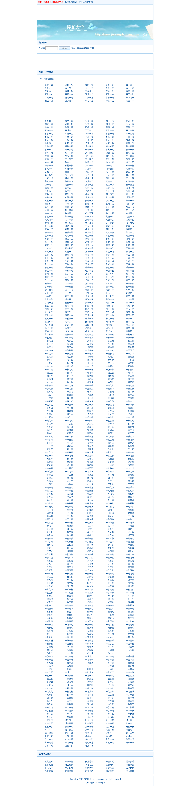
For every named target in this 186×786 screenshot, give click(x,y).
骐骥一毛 (49, 255)
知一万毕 (130, 733)
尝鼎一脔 (49, 146)
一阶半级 (110, 465)
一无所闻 (89, 631)
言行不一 (130, 331)
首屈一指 (89, 296)
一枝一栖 (89, 695)
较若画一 (69, 213)
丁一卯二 (69, 159)
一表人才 (130, 354)
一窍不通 (49, 554)
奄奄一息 (89, 334)
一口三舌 (110, 481)
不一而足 (130, 134)
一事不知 (89, 589)
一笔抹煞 (110, 350)
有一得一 (49, 730)
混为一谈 (110, 204)
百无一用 (89, 98)
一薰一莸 (49, 660)
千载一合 (69, 267)
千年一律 (49, 264)
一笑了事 (89, 644)
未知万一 (49, 322)
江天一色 (130, 210)
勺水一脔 (130, 290)
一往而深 (110, 615)
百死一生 (69, 94)
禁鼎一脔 (69, 216)
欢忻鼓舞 (130, 765)
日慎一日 (110, 280)
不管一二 (130, 127)
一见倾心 (89, 459)
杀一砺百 (89, 287)
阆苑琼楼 (89, 761)
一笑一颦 (69, 647)
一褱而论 (130, 443)
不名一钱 (130, 130)
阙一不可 (130, 274)
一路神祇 (130, 503)
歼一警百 (69, 210)
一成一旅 (49, 382)
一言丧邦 (130, 663)
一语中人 (110, 682)
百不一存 (89, 88)
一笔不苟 (89, 347)
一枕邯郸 (89, 688)
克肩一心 (110, 226)
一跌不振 (130, 405)
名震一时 (89, 242)
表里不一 (130, 101)
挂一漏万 (130, 185)
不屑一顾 (110, 134)
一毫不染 (110, 433)
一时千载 (110, 583)
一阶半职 (130, 465)
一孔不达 (49, 481)
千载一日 (110, 267)
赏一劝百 (130, 287)
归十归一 (69, 188)
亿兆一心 (130, 723)
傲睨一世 (89, 85)
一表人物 (69, 357)
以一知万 (110, 723)
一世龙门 (130, 586)
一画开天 (110, 443)
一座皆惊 (49, 720)
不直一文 (110, 137)
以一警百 (89, 723)
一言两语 (69, 663)
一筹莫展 (89, 382)
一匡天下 (130, 484)
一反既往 (130, 411)
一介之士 (69, 472)
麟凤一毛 (89, 232)
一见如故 (110, 459)
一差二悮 (89, 366)
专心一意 (69, 743)
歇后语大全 (58, 2)
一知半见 (130, 695)
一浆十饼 (69, 465)
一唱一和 (130, 373)
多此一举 (49, 169)
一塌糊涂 (110, 605)
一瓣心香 (69, 344)
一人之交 (110, 561)
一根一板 (130, 424)
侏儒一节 (130, 739)
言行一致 (69, 334)
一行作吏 (110, 656)
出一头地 (69, 150)
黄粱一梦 (69, 201)
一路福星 (69, 503)
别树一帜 (69, 124)
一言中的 (110, 666)
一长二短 (49, 370)
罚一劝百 (110, 169)
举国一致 (49, 223)
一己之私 (130, 449)
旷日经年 (69, 771)
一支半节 (49, 695)
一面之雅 (69, 519)
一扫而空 (69, 574)
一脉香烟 (49, 513)
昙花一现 (49, 303)
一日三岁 (89, 567)
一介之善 (49, 472)
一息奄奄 (49, 637)
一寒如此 (49, 433)
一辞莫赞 (49, 389)
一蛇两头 (110, 574)
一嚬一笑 (89, 545)
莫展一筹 (130, 242)
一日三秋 (49, 567)
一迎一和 (89, 676)
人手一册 (89, 277)
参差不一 (49, 143)
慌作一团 (110, 197)
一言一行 (89, 666)
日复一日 (69, 280)
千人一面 (89, 264)
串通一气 (110, 150)
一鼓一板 (110, 427)
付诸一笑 (69, 178)
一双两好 (89, 596)
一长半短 (130, 366)
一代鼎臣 (49, 395)
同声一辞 (69, 309)
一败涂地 (69, 338)
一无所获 (110, 628)
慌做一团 (130, 197)
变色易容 (49, 768)
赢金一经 (69, 727)
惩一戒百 (110, 146)
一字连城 (69, 711)
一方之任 (110, 414)
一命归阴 (110, 523)
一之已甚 (130, 692)
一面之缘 (89, 519)
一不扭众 (130, 360)
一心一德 (69, 653)
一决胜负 (49, 478)
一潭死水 (69, 609)
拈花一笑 (130, 245)
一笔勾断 (110, 347)
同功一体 (130, 306)
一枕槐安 (110, 688)
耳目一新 (69, 169)
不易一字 (49, 137)
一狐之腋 (130, 440)
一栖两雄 (89, 548)
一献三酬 (49, 640)
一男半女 (49, 532)
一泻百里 (130, 647)
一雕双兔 (110, 405)
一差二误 (69, 366)
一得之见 (89, 401)
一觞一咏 (89, 574)
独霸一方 (89, 162)
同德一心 (110, 306)
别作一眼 (110, 124)
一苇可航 (69, 621)
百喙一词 (69, 91)
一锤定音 (130, 385)
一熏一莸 (130, 656)
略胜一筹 (130, 236)
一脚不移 (89, 465)
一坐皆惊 (69, 717)
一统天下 (69, 612)
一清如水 (69, 558)
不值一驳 (130, 137)
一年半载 (69, 532)
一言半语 (110, 660)
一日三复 (110, 564)
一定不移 (69, 408)
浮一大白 (69, 175)
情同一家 (49, 274)
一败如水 (49, 338)
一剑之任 (69, 462)
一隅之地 (69, 679)
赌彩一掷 (130, 165)
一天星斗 (110, 609)
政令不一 (110, 733)
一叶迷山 (69, 669)
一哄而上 (130, 436)
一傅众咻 (89, 421)
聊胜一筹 (69, 232)
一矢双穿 (110, 586)
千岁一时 (110, 264)
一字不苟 (89, 707)
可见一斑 (89, 226)
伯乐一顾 (69, 127)
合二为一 (69, 191)
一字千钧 (110, 711)
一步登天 (49, 363)
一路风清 (49, 503)
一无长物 (89, 625)
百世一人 (49, 94)
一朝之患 (110, 376)
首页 (40, 2)
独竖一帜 (89, 165)
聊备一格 (49, 232)
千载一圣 (130, 267)
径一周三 (89, 216)
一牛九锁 (69, 535)
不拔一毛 (89, 127)
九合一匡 (130, 216)
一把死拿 (130, 334)
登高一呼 (49, 159)
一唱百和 (89, 373)
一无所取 (69, 631)
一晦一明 (69, 449)
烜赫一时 (49, 331)
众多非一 (130, 736)
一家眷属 (69, 452)
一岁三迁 (69, 602)
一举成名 (89, 472)
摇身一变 (110, 334)
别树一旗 (49, 124)
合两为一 (89, 191)
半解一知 (110, 98)
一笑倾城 (49, 647)
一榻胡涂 (49, 609)
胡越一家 (89, 194)
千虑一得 (110, 261)
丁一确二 (89, 159)
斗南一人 (69, 162)
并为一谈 (49, 127)
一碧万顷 (130, 350)
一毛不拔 (69, 513)
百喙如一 (49, 91)
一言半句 (89, 660)
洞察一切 (130, 159)
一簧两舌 (69, 446)
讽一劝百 (49, 175)
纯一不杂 (69, 153)
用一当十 (89, 727)
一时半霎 (49, 583)
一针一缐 (69, 688)
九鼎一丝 (110, 216)
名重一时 (110, 242)
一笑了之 (110, 644)
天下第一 (110, 303)
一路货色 (89, 503)
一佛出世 (110, 417)
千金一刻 (69, 258)
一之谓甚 (110, 692)
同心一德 (89, 309)
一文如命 (130, 621)
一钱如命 (130, 551)
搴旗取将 (69, 761)
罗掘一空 (89, 239)
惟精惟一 (69, 319)
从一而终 (89, 153)
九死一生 (130, 220)
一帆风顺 (69, 411)
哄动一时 (69, 194)
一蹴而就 (130, 389)
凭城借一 (89, 252)
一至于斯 (89, 701)
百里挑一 (89, 91)
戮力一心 (130, 232)
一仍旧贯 (130, 561)
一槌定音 (110, 385)
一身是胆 (110, 577)
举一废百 (89, 223)
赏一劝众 (49, 290)
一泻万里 (69, 650)
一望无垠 (49, 621)
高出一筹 (110, 178)
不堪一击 (69, 130)
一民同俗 (110, 519)
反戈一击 (49, 172)
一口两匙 (89, 481)
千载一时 (49, 271)
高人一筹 (130, 178)
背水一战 (110, 101)
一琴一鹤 (110, 554)
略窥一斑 (110, 236)
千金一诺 (110, 258)
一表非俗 (110, 354)
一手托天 (89, 593)
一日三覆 (130, 564)
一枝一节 (69, 695)
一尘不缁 (89, 379)
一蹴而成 (89, 389)
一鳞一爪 (69, 500)
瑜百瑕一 (130, 730)
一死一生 (130, 599)
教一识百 (89, 213)
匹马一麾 (130, 248)
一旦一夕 (89, 398)
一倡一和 (69, 373)
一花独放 (89, 443)
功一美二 (49, 185)
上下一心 (69, 290)
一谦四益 (69, 551)
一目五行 (110, 529)
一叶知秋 (110, 669)
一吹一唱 (89, 385)
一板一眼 (49, 344)
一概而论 (130, 421)
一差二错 (49, 366)
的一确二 (130, 156)
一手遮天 (49, 596)
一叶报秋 (49, 669)
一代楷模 (89, 395)
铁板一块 (49, 306)
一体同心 (89, 609)
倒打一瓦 (110, 156)
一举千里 (49, 475)
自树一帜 (69, 746)
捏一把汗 (69, 248)
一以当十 (69, 672)
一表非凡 (89, 354)
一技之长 (49, 452)
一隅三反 (49, 679)
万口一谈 (130, 312)
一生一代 (69, 580)
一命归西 (89, 523)
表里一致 (69, 121)
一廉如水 (130, 494)
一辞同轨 (69, 389)
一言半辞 (69, 660)
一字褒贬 (69, 707)
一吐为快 (89, 612)
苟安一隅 (69, 185)
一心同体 (130, 650)
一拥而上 (130, 676)
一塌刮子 (69, 605)
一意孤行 (110, 672)
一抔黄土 (49, 548)
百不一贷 (110, 88)
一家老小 (89, 452)
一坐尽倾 (110, 717)
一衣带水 (130, 669)
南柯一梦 (110, 245)
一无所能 (130, 628)
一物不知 (69, 634)
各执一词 (89, 181)
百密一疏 (130, 91)
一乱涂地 (69, 507)
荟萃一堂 (110, 201)
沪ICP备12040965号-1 (95, 783)
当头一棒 (69, 156)
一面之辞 (89, 516)
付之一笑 (130, 175)
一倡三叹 (49, 373)
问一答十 (110, 322)
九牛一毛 (89, 220)
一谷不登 (49, 427)
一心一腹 (89, 653)
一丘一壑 (110, 558)
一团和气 (110, 612)
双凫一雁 (130, 296)
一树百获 (69, 596)
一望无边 (110, 618)
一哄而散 (110, 436)
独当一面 (130, 162)
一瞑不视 (69, 523)
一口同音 (49, 484)
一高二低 (89, 424)
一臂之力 (49, 354)
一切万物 (69, 554)
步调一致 (130, 140)
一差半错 (130, 363)
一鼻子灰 (69, 347)
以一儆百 (69, 723)
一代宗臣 (49, 398)
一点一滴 (89, 405)
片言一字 (69, 252)
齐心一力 (130, 252)
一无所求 (49, 631)
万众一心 (110, 315)
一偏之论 (49, 545)
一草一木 (110, 363)
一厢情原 (130, 640)
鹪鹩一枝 (49, 213)
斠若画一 (130, 213)
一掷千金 (49, 704)
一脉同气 (69, 510)
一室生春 (49, 593)
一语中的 (89, 682)
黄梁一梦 (49, 201)
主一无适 (49, 743)
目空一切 (69, 245)
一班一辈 (110, 338)
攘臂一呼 (49, 277)
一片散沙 (89, 542)
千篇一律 (69, 264)
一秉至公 (49, 360)
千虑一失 (130, 261)
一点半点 (49, 405)
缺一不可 (110, 274)
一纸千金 (49, 701)
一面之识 (49, 519)
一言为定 (49, 666)
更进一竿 (110, 181)
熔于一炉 (130, 280)
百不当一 (130, 85)
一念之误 (130, 532)
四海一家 (89, 299)
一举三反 (69, 475)
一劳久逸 (49, 494)
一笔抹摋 (69, 350)
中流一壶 (49, 736)
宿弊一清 (110, 299)
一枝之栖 (110, 695)
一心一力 (130, 653)
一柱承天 (110, 704)
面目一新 (49, 242)
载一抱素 (49, 733)
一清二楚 (49, 558)
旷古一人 (130, 226)
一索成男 (130, 602)
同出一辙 (89, 306)
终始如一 (89, 736)
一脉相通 (130, 510)
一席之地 (69, 637)
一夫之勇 (49, 421)
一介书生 (110, 468)
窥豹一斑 (49, 229)
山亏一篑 (110, 287)
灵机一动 (110, 232)
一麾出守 (49, 449)
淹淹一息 (69, 331)
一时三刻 (130, 583)
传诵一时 (89, 150)
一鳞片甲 (130, 497)
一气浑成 (49, 551)
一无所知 (130, 631)
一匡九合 (110, 484)
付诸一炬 (49, 178)
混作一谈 (130, 204)
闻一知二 (69, 322)
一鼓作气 (130, 427)
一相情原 (89, 640)
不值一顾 (49, 140)
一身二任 (49, 577)
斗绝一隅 (49, 162)
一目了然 (49, 529)
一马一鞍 (49, 510)
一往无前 (49, 618)
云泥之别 (130, 768)
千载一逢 (49, 267)
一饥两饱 (89, 449)
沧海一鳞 (89, 143)
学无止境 (69, 768)
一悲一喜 (110, 344)
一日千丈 (89, 564)
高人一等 (49, 181)
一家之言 (130, 456)
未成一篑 (89, 319)
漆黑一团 (110, 252)
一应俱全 (69, 676)
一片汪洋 (110, 542)
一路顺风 (49, 507)
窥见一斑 (69, 229)
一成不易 (130, 379)
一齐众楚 (110, 548)
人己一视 (69, 277)
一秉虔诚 (130, 357)
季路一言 (89, 207)
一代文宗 (130, 395)
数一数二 (110, 296)
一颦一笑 (110, 545)
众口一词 (69, 739)
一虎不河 (69, 443)
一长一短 (89, 370)
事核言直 (89, 765)
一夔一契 (49, 487)
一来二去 (49, 491)
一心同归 (110, 650)
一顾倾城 (69, 430)
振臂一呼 (89, 733)
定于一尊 (110, 159)
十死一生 (110, 293)
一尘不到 (49, 379)
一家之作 (49, 459)
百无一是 (69, 98)
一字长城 (130, 707)
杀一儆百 (130, 283)
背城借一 (69, 101)
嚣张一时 (49, 328)
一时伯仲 (89, 583)
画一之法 (130, 194)
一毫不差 (69, 433)
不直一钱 (89, 137)
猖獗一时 (130, 143)
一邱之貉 (49, 561)
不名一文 (49, 134)
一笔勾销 (49, 350)
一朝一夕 (69, 376)
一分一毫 (89, 417)
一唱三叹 (110, 373)
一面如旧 (49, 516)
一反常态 (110, 411)
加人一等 (130, 207)
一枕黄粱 (49, 692)
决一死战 (49, 226)
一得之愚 (110, 401)
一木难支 (130, 526)
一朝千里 (49, 376)
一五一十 (49, 634)
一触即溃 (130, 382)
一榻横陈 (130, 605)
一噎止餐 (130, 666)
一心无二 (49, 653)
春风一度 (130, 150)
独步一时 (110, 162)
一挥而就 (110, 446)
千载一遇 (69, 271)
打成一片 (130, 153)
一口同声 (130, 481)
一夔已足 (69, 487)
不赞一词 (69, 137)
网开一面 (130, 315)
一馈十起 (89, 487)
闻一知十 (89, 322)
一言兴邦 (69, 666)
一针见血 (130, 685)
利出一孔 (110, 229)
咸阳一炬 (89, 325)
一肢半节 (89, 698)
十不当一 (69, 293)
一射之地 (130, 574)
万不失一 (69, 312)
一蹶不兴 (69, 478)
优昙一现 (110, 727)
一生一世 (89, 580)
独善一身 (49, 165)
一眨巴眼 (89, 685)
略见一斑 (89, 236)
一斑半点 (89, 341)
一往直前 (69, 618)
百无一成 (89, 94)
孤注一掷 (110, 185)
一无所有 (110, 631)
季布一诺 (69, 207)
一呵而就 (49, 436)
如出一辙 (89, 283)
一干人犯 (69, 424)
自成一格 (110, 743)
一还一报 (49, 446)
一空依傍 (130, 478)
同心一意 (130, 309)
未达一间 (110, 319)
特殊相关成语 (71, 2)
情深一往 (130, 271)
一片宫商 (49, 542)
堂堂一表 (69, 303)
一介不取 (89, 468)
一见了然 (69, 459)
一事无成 (110, 589)
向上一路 (130, 325)
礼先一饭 (89, 229)
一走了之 (49, 717)
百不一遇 (130, 88)
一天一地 (130, 609)
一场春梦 (110, 370)
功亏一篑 (130, 181)
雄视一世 (110, 328)
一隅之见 (89, 679)
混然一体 (89, 204)
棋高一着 (69, 255)
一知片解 (69, 698)
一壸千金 (130, 487)
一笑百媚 (69, 644)
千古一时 (110, 255)
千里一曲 (89, 261)
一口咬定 (69, 484)
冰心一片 (130, 124)
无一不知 (49, 325)
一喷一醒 (89, 538)
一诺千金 (110, 535)
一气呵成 (130, 548)
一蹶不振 (89, 478)
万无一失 (89, 315)
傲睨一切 (69, 85)
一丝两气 (89, 599)
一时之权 (49, 586)
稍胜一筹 (89, 290)
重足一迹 (110, 739)
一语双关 (69, 682)
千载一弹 (130, 264)
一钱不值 (110, 551)
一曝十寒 (69, 548)
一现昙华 (89, 637)
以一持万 (110, 720)
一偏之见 (130, 542)
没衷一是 (130, 239)
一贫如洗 (69, 545)
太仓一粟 (130, 299)
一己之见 (110, 449)
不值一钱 (69, 140)
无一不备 (130, 322)
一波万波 (110, 360)
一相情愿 (110, 640)
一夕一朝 (110, 634)
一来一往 (69, 491)
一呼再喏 (89, 440)
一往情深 (130, 615)
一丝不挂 (49, 599)
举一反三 (69, 223)
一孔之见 (69, 481)
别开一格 (130, 121)
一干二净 (49, 424)
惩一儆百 (130, 146)
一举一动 (110, 475)
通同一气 (69, 306)
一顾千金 (49, 430)
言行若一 (49, 334)
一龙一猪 (110, 500)
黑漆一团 (110, 191)
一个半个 (110, 424)
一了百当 (49, 497)
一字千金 (89, 711)
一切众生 (89, 554)
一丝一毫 (110, 599)
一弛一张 (69, 382)
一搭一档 (130, 392)
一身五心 (130, 577)
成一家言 (89, 146)
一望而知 (89, 618)
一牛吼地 (49, 535)
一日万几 (49, 570)
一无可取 (110, 625)
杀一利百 (69, 287)
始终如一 (130, 293)
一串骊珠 (49, 385)
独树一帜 (69, 165)
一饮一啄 (49, 676)
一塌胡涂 (89, 605)
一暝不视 (49, 523)
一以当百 (49, 672)
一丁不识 (49, 408)
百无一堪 (110, 94)
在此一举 (69, 733)
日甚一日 (89, 280)
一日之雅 (110, 570)
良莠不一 (130, 229)
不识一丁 (89, 134)
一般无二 (69, 341)
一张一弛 (110, 685)
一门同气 (89, 513)
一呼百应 (69, 440)
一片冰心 (110, 538)
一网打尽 (69, 615)
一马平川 (130, 507)
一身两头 (69, 577)
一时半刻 (130, 580)
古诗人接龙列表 (86, 2)
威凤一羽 (49, 319)
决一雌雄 (110, 223)
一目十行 (69, 529)
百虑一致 (110, 91)
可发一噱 (69, 226)
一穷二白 (89, 558)
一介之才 (130, 468)
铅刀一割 (89, 271)
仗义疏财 (49, 761)
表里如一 (49, 121)
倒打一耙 (89, 156)
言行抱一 (110, 331)
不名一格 (110, 130)
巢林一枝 (69, 146)
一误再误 (89, 634)
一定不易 (89, 408)
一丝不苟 (130, 596)
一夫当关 (130, 417)
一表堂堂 (89, 357)
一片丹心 (130, 538)
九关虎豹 (49, 771)
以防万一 (69, 720)
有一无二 (69, 730)
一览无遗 (89, 491)
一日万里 (69, 570)
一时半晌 (69, 583)
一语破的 (49, 682)
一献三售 (69, 640)
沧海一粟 (110, 143)
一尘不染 (69, 379)
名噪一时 (69, 242)
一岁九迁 (49, 602)
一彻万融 (130, 376)
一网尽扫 (89, 615)
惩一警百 (49, 150)
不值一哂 (89, 140)
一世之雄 (49, 589)
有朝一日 (130, 727)
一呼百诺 (49, 440)
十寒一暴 (89, 293)
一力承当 (110, 494)
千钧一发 (69, 261)
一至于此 (69, 701)
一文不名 (89, 621)
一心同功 (89, 650)
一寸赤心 (69, 392)
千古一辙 (130, 255)
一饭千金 (69, 414)
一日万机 (130, 567)
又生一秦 (110, 730)
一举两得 (110, 472)
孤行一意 (89, 185)
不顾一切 (110, 127)
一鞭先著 (69, 354)
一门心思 (110, 513)
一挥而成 (89, 446)
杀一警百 (49, 287)
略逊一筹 (49, 239)
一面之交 (110, 516)
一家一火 (130, 452)
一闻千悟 (49, 625)
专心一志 (89, 743)
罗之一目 (110, 239)
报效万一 (130, 98)
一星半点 (89, 656)
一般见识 (49, 341)
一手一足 (130, 593)
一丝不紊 (69, 599)
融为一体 (49, 283)
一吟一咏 (130, 672)
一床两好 (69, 385)
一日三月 (110, 567)
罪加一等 (89, 746)
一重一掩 (89, 704)
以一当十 (130, 720)
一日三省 (69, 567)
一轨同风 (110, 430)
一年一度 (89, 532)
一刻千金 (110, 478)
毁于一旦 (130, 201)
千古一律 (89, 255)
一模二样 (89, 526)
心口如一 (89, 328)
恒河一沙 (130, 191)
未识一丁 (130, 319)
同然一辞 (49, 309)
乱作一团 (49, 236)
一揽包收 (130, 491)
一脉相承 (89, 510)
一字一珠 (110, 714)
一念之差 (110, 532)
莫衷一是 (49, 245)
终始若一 (110, 736)
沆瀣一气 (130, 188)
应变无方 (110, 765)
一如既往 (130, 570)
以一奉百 (49, 723)
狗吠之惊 (89, 768)
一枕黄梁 (130, 688)
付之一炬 (89, 175)
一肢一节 (110, 698)
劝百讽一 (89, 274)
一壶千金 (49, 443)
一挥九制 (130, 446)
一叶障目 (89, 669)
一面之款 (130, 516)
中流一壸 (69, 736)
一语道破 (130, 679)
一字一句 (69, 714)
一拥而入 (110, 676)
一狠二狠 (69, 436)
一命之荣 (69, 526)
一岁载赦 (89, 602)
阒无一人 (69, 274)
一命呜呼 (49, 526)
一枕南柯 (69, 692)
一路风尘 (130, 500)
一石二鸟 (110, 580)
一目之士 (130, 529)
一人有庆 (89, 561)
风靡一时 (89, 172)
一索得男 (49, 605)
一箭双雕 (110, 462)
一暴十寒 (89, 344)
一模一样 (110, 526)
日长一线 (49, 280)
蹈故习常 (110, 771)
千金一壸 (89, 258)
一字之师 (130, 714)
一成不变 (110, 379)
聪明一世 (110, 153)
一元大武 (130, 682)
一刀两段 (130, 398)
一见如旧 (130, 459)
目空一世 (89, 245)
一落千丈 (89, 507)
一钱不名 (89, 551)
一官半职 (89, 430)
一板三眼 (130, 341)
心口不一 (69, 328)
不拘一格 (49, 130)
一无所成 (69, 628)
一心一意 (69, 656)
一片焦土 (69, 542)
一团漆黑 (130, 612)
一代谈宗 (110, 395)
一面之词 (69, 516)
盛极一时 (49, 293)
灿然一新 (69, 143)
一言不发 (130, 660)
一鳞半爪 (110, 497)
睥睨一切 (49, 252)
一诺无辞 (130, 535)
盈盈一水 (49, 727)
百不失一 (69, 88)
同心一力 (110, 309)
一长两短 (69, 370)
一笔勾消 (130, 347)
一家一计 (49, 456)
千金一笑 (130, 258)
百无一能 (130, 94)
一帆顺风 (89, 411)
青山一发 (110, 271)
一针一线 (49, 688)
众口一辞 (89, 739)
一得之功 (69, 401)
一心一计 (110, 653)
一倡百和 (130, 370)
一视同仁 (130, 589)
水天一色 (49, 299)
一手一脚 (110, 593)
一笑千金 (130, 644)
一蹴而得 (110, 389)
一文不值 (110, 621)
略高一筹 (69, 236)
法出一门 (130, 169)
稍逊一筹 (110, 290)
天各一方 (89, 303)
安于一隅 (49, 85)
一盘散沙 (69, 538)
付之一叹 (110, 175)
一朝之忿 (89, 376)
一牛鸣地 (89, 535)
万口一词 (89, 312)
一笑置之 (89, 647)
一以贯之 (89, 672)
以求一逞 (89, 720)
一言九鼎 (49, 663)
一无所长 (49, 628)
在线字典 (47, 2)
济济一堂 (110, 207)
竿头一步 (89, 178)
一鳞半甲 (89, 497)
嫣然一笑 (89, 331)
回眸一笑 (89, 201)
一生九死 (49, 580)
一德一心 (130, 401)
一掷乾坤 (69, 704)
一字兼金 (49, 711)
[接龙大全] (95, 39)
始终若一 (49, 296)
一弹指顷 (110, 398)
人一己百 (110, 277)
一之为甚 (89, 692)
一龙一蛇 (89, 500)
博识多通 (130, 761)
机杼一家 (49, 207)
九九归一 (49, 220)
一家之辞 (69, 456)
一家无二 (110, 452)
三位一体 (110, 283)
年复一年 (49, 248)
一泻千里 (49, 650)
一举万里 (89, 475)
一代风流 (69, 395)
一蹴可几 (49, 392)
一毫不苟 (89, 433)
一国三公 (130, 430)
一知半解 (49, 698)
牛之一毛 (89, 248)
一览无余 (110, 491)
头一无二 (49, 312)
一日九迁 (49, 564)
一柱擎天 (130, 704)
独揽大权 (89, 771)
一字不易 (110, 707)
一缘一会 (69, 685)
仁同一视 (130, 277)
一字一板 (49, 714)
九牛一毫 (69, 220)
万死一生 (69, 315)
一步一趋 (89, 363)
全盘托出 (110, 768)
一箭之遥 (49, 465)
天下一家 (130, 303)
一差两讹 (110, 366)
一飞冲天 (130, 414)
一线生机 (110, 637)
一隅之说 (110, 679)
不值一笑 (110, 140)
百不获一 (49, 88)
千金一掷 (49, 261)
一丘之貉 (130, 558)
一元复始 (49, 685)
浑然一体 (69, 204)
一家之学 (110, 456)
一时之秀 (69, 586)
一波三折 (89, 360)
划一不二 (110, 194)
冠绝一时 (49, 188)
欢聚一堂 (69, 197)
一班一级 (130, 338)
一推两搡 (49, 615)
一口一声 (89, 484)
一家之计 (89, 456)
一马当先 (110, 507)
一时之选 (89, 586)
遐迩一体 (69, 325)
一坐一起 (130, 717)
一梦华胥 (130, 513)
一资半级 (49, 707)
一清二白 (130, 554)
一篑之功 (110, 487)
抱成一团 (49, 101)
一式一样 (69, 589)
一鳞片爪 (49, 500)
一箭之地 (130, 462)
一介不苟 (69, 468)
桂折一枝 (110, 188)
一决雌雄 (130, 475)
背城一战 (89, 101)
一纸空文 (130, 698)
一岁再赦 (110, 602)
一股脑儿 (89, 427)
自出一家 (49, 746)
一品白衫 (130, 545)
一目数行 (89, 529)
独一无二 (110, 165)
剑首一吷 (89, 210)
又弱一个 (89, 730)
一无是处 (130, 625)
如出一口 (69, 283)
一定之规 (110, 408)
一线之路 (130, 637)
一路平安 (110, 503)
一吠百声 (49, 417)
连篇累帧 (49, 765)
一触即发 (110, 382)
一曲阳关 (69, 561)
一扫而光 (49, 574)
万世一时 (49, 315)
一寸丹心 (89, 392)
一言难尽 (89, 663)
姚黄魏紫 (69, 765)
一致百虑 (110, 701)
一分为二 (69, 417)
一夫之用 (69, 421)
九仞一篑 (110, 220)
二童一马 (89, 169)
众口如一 (49, 739)
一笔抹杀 (89, 350)
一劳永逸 (69, 494)
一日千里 (69, 564)
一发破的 (130, 408)
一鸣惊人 (130, 519)
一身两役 (89, 577)
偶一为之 (110, 248)
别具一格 (110, 121)
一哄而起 (89, 436)
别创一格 (89, 121)
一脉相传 (110, 510)
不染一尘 (69, 134)
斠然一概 (110, 213)
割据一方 (69, 181)
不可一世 (89, 130)
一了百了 (69, 497)
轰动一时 (49, 194)
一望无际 (130, 618)
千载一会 (89, 267)
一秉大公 (110, 357)
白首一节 (110, 85)
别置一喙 (89, 124)
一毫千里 (130, 433)
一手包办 (69, 593)
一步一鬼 (69, 363)
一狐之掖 (110, 440)
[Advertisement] (92, 12)
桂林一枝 (89, 188)
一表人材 (49, 357)
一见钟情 (49, 462)
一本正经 (49, 347)
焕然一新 (89, 197)
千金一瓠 (49, 258)
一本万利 (130, 344)
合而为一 (49, 191)
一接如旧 (49, 468)
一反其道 (49, 414)
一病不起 (69, 360)
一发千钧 (49, 411)
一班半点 (89, 338)
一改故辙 (110, 421)
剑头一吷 (110, 210)
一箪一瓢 (69, 398)
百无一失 (49, 98)
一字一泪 (89, 714)
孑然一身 (49, 216)
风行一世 (130, 172)
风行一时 (110, 172)
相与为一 (110, 325)
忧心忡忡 (130, 771)
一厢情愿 (49, 644)
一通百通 (49, 612)
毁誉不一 (49, 204)
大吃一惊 (49, 156)
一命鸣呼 (130, 523)
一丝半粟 (110, 596)
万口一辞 (110, 312)
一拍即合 (49, 538)
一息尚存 (130, 634)
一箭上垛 (89, 462)
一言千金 (110, 663)
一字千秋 (130, 711)
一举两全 (130, 472)
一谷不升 (69, 427)
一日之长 (89, 570)
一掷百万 (130, 701)
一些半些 (110, 647)
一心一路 (49, 656)
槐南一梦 (49, 197)
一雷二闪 (89, 494)
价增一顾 (49, 210)
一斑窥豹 (110, 341)
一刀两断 (49, 401)
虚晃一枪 (130, 328)
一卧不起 (69, 625)
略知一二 (69, 239)
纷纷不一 (69, 172)
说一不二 (69, 299)
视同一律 (69, 296)
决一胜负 (130, 223)
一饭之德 (89, 414)
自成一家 (130, 743)
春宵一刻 (49, 153)
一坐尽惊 (89, 717)
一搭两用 (110, 392)
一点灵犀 (69, 405)
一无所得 (89, 628)
